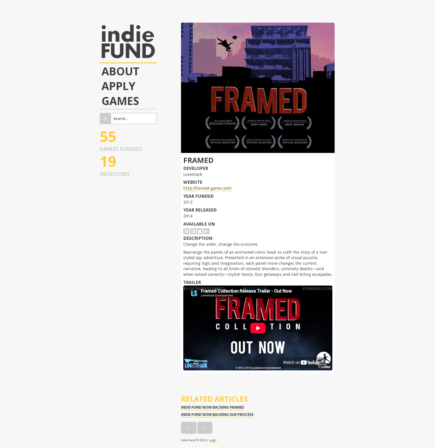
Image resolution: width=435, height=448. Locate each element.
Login (213, 440)
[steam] (186, 231)
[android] (207, 231)
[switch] (193, 231)
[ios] (200, 231)
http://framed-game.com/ (207, 188)
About (121, 71)
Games (120, 101)
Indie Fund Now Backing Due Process (217, 414)
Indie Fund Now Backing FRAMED (212, 407)
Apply (119, 86)
